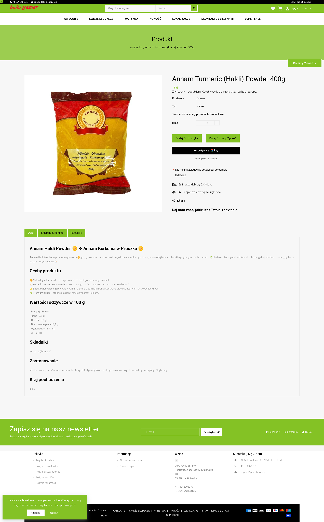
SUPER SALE (173, 515)
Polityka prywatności (46, 466)
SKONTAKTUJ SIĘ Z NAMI (215, 510)
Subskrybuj (209, 432)
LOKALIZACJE (190, 510)
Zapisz (54, 512)
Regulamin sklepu (45, 460)
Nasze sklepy (126, 466)
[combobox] (177, 8)
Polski (304, 8)
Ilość (175, 122)
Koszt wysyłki (210, 91)
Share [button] (181, 200)
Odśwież (180, 175)
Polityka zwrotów (44, 477)
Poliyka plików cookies (47, 471)
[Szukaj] (194, 8)
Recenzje (76, 232)
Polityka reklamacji (45, 483)
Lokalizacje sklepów (301, 2)
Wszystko (136, 47)
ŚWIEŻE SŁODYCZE (139, 510)
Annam (200, 98)
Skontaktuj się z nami (130, 460)
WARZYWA (160, 510)
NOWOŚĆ (174, 510)
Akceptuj (36, 512)
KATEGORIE (119, 510)
